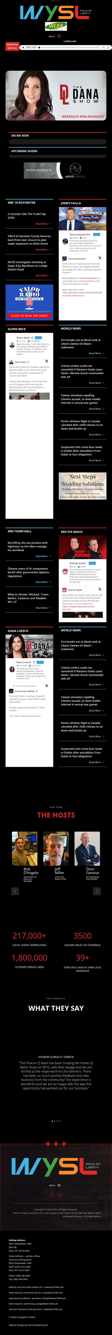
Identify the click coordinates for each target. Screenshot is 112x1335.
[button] (15, 891)
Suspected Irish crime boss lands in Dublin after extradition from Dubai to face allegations (81, 450)
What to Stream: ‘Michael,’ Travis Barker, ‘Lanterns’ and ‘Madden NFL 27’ (28, 598)
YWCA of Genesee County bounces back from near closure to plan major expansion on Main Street (29, 239)
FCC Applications (92, 1216)
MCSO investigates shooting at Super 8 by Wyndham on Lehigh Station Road (27, 265)
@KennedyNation (88, 278)
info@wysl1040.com (52, 1309)
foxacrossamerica (77, 258)
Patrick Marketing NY (38, 1325)
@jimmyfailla (68, 278)
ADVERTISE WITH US (12, 46)
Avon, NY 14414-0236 (19, 1270)
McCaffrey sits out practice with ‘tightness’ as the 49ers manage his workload (28, 546)
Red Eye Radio (75, 589)
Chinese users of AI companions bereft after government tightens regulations (28, 572)
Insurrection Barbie (24, 691)
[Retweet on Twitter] (14, 686)
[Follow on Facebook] (52, 1195)
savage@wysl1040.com (47, 1303)
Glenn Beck (20, 362)
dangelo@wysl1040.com (54, 1298)
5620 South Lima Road (20, 1266)
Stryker (61, 867)
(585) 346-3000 (23, 1275)
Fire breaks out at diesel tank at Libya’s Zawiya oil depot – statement (81, 343)
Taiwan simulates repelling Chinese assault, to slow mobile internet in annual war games (80, 399)
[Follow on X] (60, 1195)
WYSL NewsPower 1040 (20, 1263)
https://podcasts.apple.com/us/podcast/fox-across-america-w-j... (82, 294)
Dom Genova (30, 870)
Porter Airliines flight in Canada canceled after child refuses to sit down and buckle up (82, 424)
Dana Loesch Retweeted (26, 686)
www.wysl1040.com (54, 1287)
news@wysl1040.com (52, 1292)
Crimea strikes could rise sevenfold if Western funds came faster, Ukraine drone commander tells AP (82, 371)
